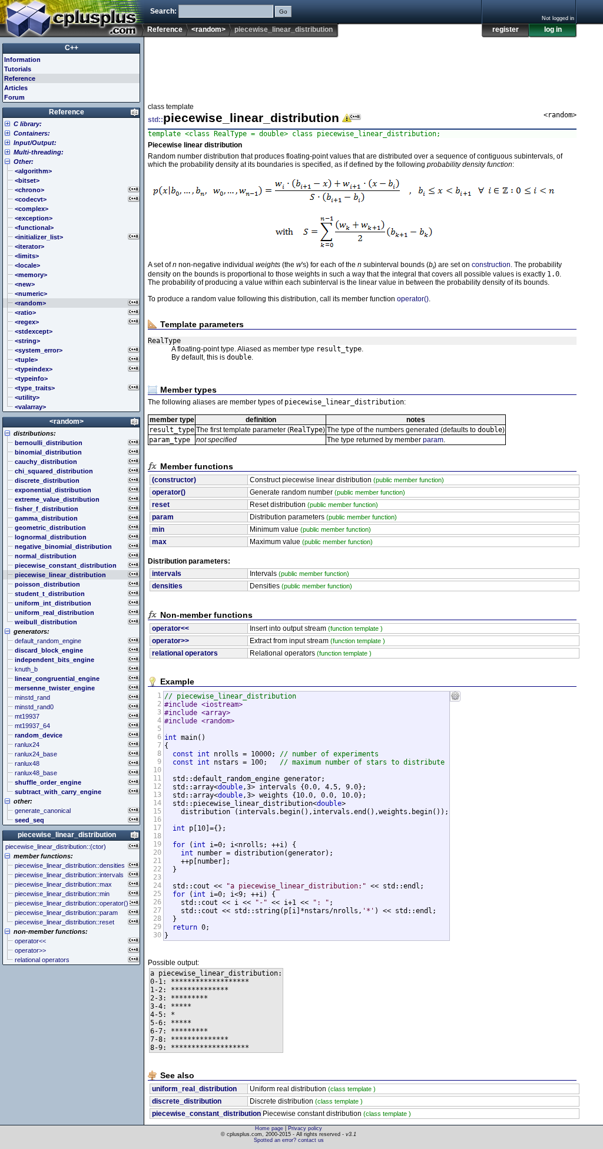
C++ (71, 48)
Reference (165, 29)
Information (22, 59)
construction (491, 265)
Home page (269, 1128)
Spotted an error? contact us (289, 1140)
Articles (16, 87)
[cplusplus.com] (72, 19)
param (433, 440)
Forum (14, 97)
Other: (24, 161)
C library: (28, 123)
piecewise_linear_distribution (67, 835)
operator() (413, 299)
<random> (208, 29)
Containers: (32, 133)
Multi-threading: (39, 152)
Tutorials (17, 69)
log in (553, 29)
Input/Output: (35, 142)
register (505, 29)
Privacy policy (305, 1128)
